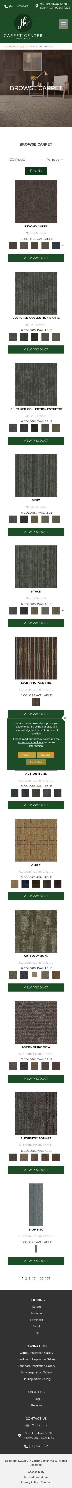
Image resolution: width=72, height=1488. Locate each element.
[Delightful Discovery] (36, 930)
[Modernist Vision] (34, 974)
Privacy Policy (30, 1482)
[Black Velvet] (57, 883)
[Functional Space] (45, 1157)
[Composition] (45, 336)
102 (41, 1278)
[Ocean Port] (25, 792)
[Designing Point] (36, 1113)
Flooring (17, 46)
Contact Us (39, 1425)
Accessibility (36, 1472)
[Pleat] (45, 519)
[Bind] (36, 475)
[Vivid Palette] (56, 974)
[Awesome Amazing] (45, 974)
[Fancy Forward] (36, 1022)
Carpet (28, 46)
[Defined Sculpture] (24, 1157)
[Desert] (24, 245)
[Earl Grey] (47, 792)
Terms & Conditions (36, 1477)
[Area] (36, 201)
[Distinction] (56, 336)
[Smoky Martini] (47, 883)
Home (7, 46)
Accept (27, 754)
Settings (36, 761)
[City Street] (57, 792)
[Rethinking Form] (56, 1157)
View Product (36, 258)
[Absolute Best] (45, 1065)
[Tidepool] (14, 792)
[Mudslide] (36, 657)
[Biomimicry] (36, 292)
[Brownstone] (36, 792)
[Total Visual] (34, 1065)
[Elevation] (34, 245)
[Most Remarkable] (24, 974)
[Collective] (34, 336)
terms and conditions (31, 742)
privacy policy (41, 738)
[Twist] (56, 519)
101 (34, 1278)
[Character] (24, 336)
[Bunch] (24, 519)
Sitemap (46, 1482)
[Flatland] (56, 245)
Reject (45, 754)
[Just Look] (56, 1065)
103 (47, 1278)
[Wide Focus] (24, 1065)
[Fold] (34, 519)
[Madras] (36, 839)
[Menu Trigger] (63, 24)
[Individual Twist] (34, 1157)
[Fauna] (45, 245)
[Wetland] (36, 1204)
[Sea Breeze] (25, 883)
